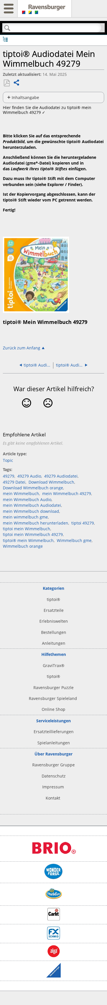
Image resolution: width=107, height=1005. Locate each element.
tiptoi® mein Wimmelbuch (28, 540)
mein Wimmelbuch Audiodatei (32, 505)
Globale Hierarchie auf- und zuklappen (5, 38)
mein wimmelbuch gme (25, 517)
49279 (8, 476)
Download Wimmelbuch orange (33, 487)
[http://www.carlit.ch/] (53, 919)
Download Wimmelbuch (51, 482)
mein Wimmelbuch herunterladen (35, 523)
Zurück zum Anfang (21, 347)
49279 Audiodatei (61, 476)
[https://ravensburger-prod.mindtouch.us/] (44, 11)
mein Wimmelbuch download (31, 511)
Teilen (16, 83)
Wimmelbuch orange (23, 546)
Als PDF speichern (6, 83)
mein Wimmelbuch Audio (27, 499)
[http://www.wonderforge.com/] (53, 878)
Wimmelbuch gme (74, 540)
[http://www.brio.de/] (54, 856)
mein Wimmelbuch (21, 493)
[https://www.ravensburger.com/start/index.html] (53, 976)
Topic (8, 460)
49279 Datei (14, 482)
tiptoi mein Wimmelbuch (26, 528)
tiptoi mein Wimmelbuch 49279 (33, 534)
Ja (26, 411)
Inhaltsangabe (25, 97)
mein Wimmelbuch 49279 (66, 493)
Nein (48, 411)
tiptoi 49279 (82, 523)
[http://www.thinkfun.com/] (53, 900)
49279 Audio (29, 476)
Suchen (7, 28)
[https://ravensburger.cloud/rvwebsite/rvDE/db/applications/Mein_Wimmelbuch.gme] (36, 311)
